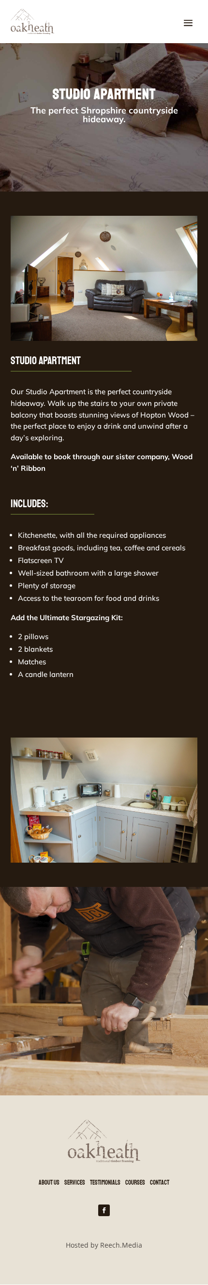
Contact (159, 1183)
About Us (49, 1183)
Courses (135, 1183)
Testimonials (105, 1183)
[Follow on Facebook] (104, 1210)
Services (74, 1183)
